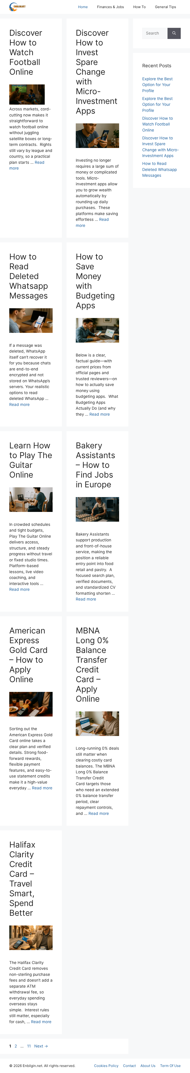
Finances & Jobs (110, 7)
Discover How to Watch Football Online (25, 52)
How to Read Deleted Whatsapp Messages (28, 276)
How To (139, 7)
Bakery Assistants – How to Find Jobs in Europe (95, 464)
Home (83, 7)
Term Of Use (170, 1065)
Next (41, 1046)
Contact (129, 1065)
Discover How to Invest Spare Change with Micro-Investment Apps (96, 72)
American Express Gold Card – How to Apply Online (28, 655)
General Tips (165, 7)
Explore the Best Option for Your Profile (157, 85)
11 (29, 1046)
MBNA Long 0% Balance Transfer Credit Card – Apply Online (92, 665)
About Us (147, 1065)
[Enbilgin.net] (17, 7)
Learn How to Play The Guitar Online (30, 459)
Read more (19, 404)
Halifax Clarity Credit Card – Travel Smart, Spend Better (22, 879)
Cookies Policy (106, 1065)
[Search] (174, 33)
